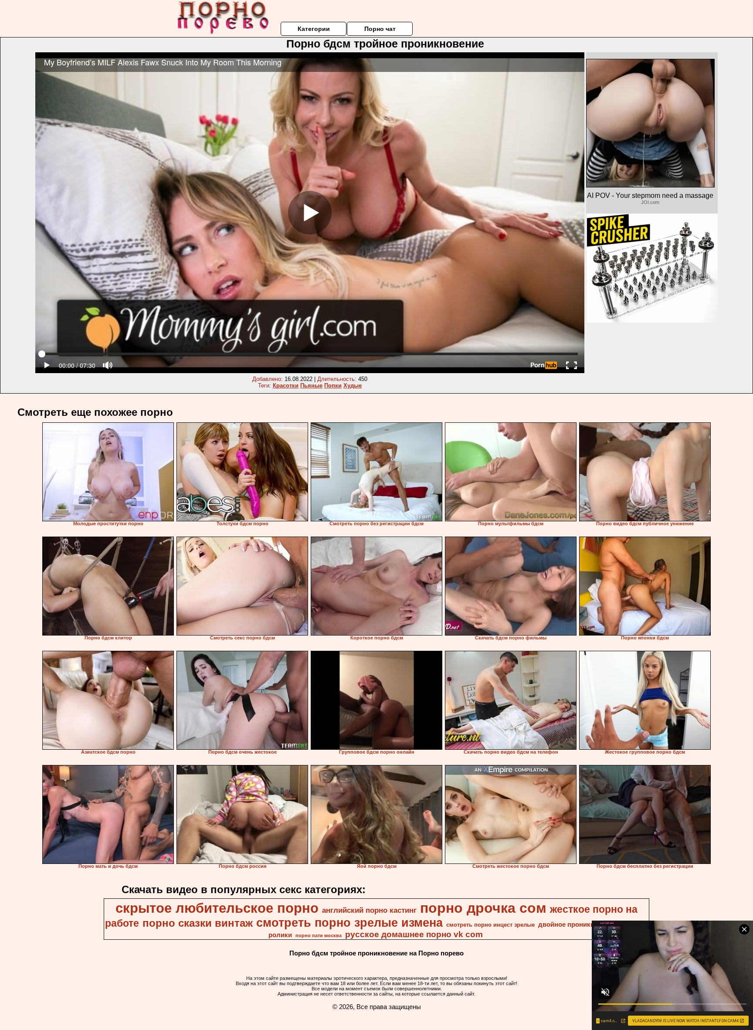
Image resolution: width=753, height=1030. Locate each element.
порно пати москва (318, 935)
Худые (352, 385)
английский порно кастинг (369, 910)
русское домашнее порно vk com (414, 934)
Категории (314, 28)
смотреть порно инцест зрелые (490, 924)
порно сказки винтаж (197, 923)
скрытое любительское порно (217, 908)
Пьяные (311, 385)
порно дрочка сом (483, 908)
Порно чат (380, 28)
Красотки (285, 385)
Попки (333, 385)
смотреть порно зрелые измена (349, 922)
